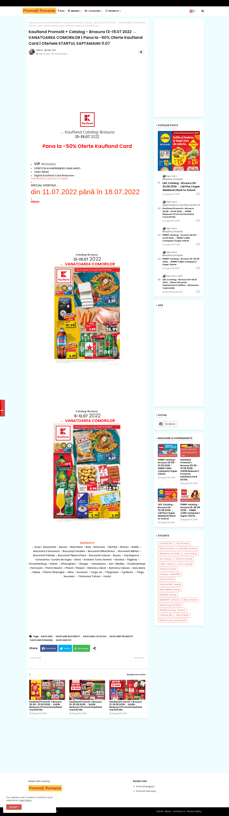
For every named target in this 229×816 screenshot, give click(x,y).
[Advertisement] (90, 81)
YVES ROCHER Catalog (170, 584)
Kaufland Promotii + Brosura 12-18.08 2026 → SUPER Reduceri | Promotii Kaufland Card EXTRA (125, 706)
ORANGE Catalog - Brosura (172, 610)
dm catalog (165, 558)
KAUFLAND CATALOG (94, 636)
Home (160, 811)
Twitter (67, 648)
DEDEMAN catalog (168, 594)
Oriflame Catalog (183, 558)
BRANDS (75, 10)
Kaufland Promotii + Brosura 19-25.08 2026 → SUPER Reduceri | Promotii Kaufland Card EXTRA (85, 706)
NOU (62, 10)
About (168, 811)
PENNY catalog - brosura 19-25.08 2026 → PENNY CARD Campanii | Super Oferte (180, 261)
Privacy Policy (194, 811)
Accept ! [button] (14, 807)
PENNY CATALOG (167, 548)
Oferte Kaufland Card (105, 146)
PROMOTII (113, 10)
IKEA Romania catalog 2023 (173, 620)
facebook (170, 424)
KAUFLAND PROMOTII (121, 636)
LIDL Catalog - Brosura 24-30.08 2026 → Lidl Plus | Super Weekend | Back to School (181, 186)
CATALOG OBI (166, 615)
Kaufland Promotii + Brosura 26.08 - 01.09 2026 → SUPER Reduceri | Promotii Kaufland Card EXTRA (45, 706)
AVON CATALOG (167, 579)
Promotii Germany (146, 791)
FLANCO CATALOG (168, 569)
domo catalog (185, 564)
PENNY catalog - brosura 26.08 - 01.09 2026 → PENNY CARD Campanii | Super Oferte (180, 238)
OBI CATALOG (182, 615)
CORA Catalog (167, 564)
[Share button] (94, 648)
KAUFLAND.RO (55, 22)
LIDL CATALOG (182, 543)
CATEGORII (94, 10)
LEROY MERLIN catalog (170, 589)
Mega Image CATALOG (170, 605)
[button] (203, 11)
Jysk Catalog (190, 553)
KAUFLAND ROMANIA (41, 640)
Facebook (50, 648)
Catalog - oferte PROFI (170, 574)
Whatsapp (83, 648)
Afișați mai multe (136, 674)
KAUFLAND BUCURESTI (68, 636)
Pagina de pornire (38, 22)
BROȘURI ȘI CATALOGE (170, 553)
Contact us (179, 811)
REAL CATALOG (190, 599)
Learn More (25, 800)
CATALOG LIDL (166, 543)
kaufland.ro (87, 542)
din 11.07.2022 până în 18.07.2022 (85, 192)
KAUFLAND (47, 636)
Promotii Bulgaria (145, 786)
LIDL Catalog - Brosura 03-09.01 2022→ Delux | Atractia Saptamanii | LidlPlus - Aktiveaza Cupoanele (180, 284)
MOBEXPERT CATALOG (169, 599)
